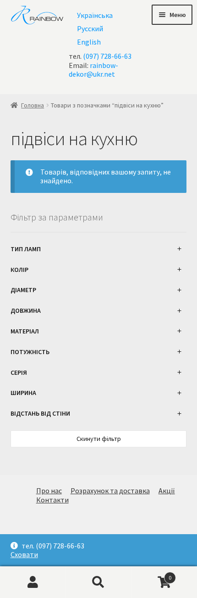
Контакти (52, 499)
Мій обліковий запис (33, 582)
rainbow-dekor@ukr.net (93, 70)
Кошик (151, 574)
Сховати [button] (24, 554)
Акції (167, 490)
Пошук (98, 582)
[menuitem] (94, 15)
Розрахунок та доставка (110, 490)
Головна (32, 105)
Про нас (49, 490)
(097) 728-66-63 (107, 56)
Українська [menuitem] (95, 15)
